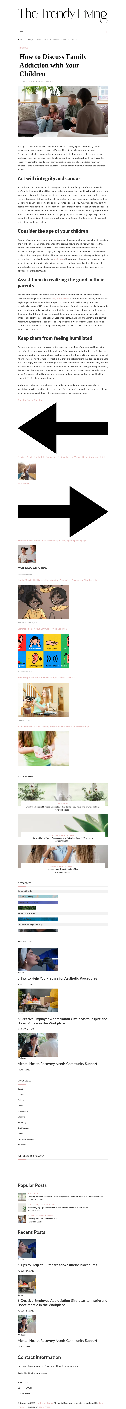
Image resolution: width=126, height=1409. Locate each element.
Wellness (22, 1058)
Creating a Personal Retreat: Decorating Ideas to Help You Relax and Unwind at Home (63, 807)
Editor (24, 81)
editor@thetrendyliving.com (34, 1373)
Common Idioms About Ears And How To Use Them (42, 629)
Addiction (22, 400)
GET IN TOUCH (25, 1388)
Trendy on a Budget (68, 835)
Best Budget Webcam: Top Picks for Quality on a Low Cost (46, 678)
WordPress (44, 1407)
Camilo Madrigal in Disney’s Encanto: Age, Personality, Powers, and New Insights (57, 580)
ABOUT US (23, 1382)
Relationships (23, 1128)
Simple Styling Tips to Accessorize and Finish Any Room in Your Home (63, 838)
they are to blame (60, 299)
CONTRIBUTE (24, 1394)
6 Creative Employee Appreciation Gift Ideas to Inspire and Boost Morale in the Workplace (62, 1021)
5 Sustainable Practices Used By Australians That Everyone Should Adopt (53, 726)
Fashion (53, 866)
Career (21, 1013)
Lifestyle (23, 48)
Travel (20, 1134)
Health (21, 1106)
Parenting (22, 1123)
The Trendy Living (44, 1403)
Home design (63, 804)
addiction (58, 259)
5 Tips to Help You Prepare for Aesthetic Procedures (57, 978)
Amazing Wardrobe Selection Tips (63, 869)
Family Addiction (35, 400)
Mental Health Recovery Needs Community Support (57, 1064)
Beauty (21, 973)
